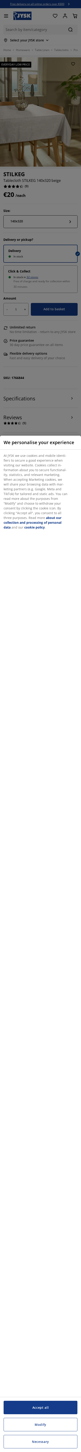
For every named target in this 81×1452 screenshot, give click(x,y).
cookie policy (34, 527)
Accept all (40, 1407)
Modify (40, 1424)
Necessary (40, 1441)
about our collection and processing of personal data (32, 522)
